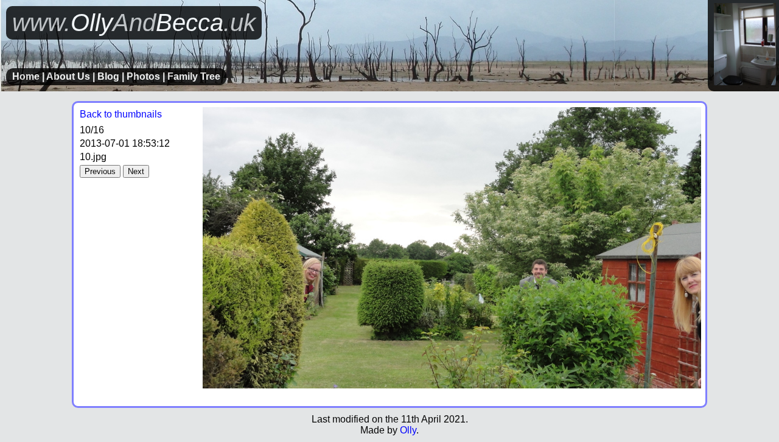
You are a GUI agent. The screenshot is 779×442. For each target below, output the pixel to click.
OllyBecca (134, 22)
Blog (108, 76)
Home (26, 76)
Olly (408, 430)
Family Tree (193, 76)
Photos (143, 76)
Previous (100, 171)
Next (136, 171)
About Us (68, 76)
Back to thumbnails (121, 114)
